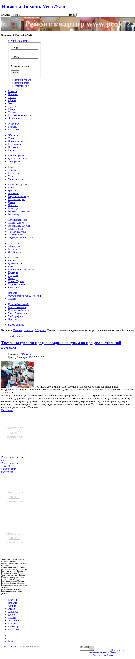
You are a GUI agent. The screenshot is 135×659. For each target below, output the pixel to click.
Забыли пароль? (23, 79)
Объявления (15, 620)
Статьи (12, 617)
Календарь (14, 626)
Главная (17, 330)
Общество (40, 330)
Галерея (12, 623)
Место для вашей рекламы (14, 432)
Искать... (6, 14)
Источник (7, 410)
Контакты (13, 629)
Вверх (11, 641)
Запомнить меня (20, 66)
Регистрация (21, 85)
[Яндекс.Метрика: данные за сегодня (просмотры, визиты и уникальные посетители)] (118, 650)
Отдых (11, 608)
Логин (14, 47)
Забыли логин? (22, 82)
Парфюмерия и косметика (9, 470)
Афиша (12, 605)
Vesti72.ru (12, 647)
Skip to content (16, 324)
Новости (28, 330)
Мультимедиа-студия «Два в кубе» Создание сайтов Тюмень (102, 654)
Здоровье (13, 611)
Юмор (11, 614)
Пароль (15, 56)
